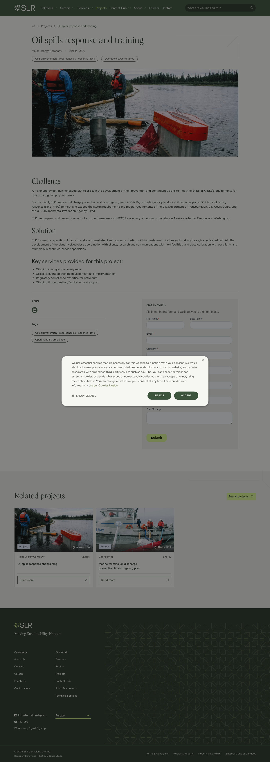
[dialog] (135, 381)
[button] (84, 396)
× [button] (202, 360)
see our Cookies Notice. (103, 385)
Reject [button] (159, 395)
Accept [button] (186, 395)
